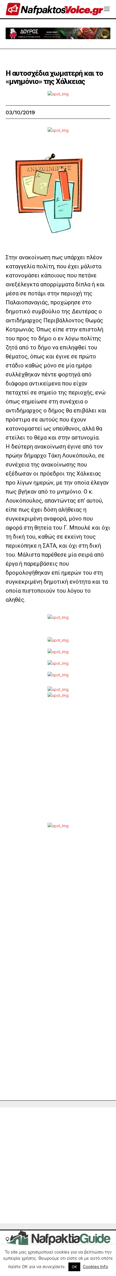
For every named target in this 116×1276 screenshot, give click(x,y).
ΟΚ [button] (74, 1266)
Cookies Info (95, 1266)
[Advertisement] (58, 765)
